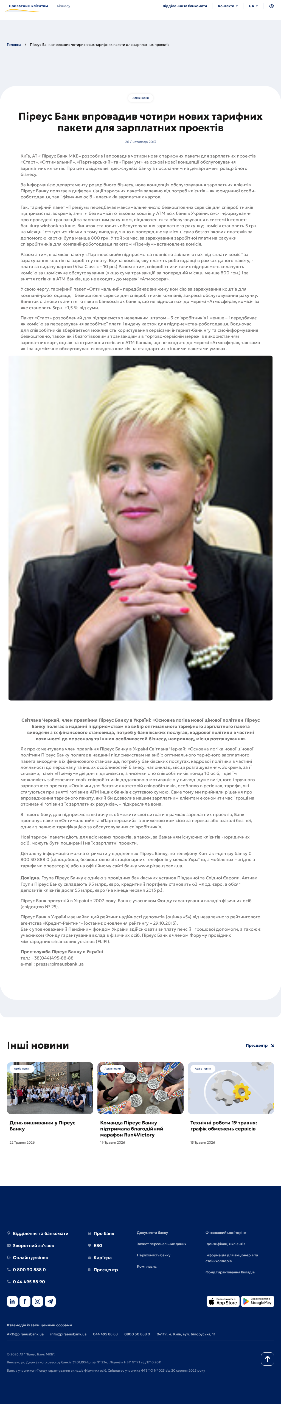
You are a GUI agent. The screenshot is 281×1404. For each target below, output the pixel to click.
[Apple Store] (223, 1302)
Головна (14, 44)
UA (251, 6)
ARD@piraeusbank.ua (25, 1334)
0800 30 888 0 (137, 1334)
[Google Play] (257, 1302)
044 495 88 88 (105, 1334)
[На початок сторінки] (267, 1359)
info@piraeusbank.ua (68, 1334)
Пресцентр (257, 1045)
